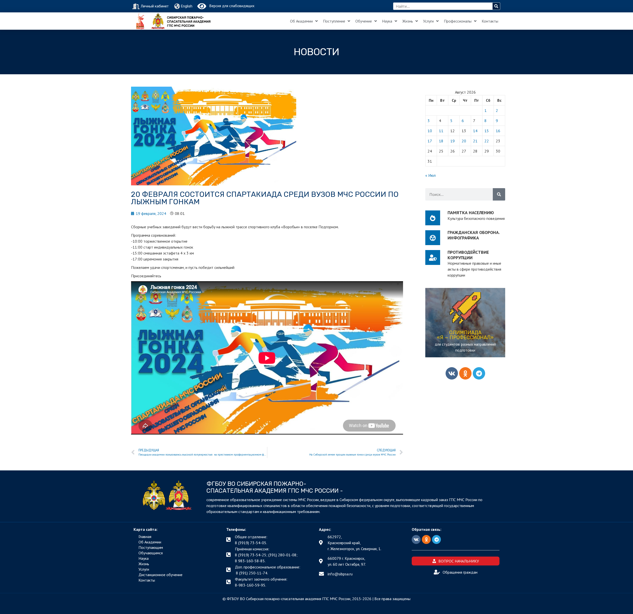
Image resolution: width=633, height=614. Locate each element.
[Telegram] (479, 373)
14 (475, 130)
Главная (144, 536)
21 (475, 140)
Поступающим (150, 547)
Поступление (334, 21)
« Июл (430, 175)
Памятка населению (471, 212)
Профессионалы (458, 21)
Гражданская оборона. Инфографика (473, 235)
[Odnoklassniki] (465, 373)
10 (430, 130)
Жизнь (407, 21)
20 (464, 140)
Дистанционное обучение (160, 574)
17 (430, 140)
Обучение (363, 21)
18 (441, 140)
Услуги (428, 21)
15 (486, 130)
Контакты (490, 21)
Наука (387, 21)
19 (452, 140)
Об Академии (301, 21)
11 (441, 130)
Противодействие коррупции (468, 254)
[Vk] (452, 373)
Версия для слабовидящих (230, 5)
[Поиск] (496, 6)
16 (498, 130)
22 (486, 140)
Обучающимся (150, 552)
